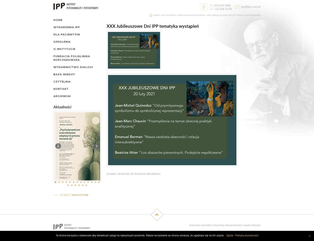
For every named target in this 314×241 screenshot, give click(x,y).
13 (99, 182)
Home (58, 20)
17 (79, 185)
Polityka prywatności (228, 225)
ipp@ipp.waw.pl (251, 6)
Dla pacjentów (66, 34)
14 (68, 185)
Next (96, 146)
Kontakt (61, 89)
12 (95, 182)
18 (83, 185)
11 (92, 182)
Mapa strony (252, 225)
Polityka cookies (200, 225)
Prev (58, 146)
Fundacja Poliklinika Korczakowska (71, 58)
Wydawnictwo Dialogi (73, 67)
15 (72, 185)
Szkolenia (62, 41)
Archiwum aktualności (191, 15)
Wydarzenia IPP (66, 27)
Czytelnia (62, 81)
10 (88, 182)
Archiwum (62, 96)
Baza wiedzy (64, 74)
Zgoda (229, 235)
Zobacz (74, 195)
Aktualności (168, 15)
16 (75, 185)
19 (86, 185)
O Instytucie (64, 49)
